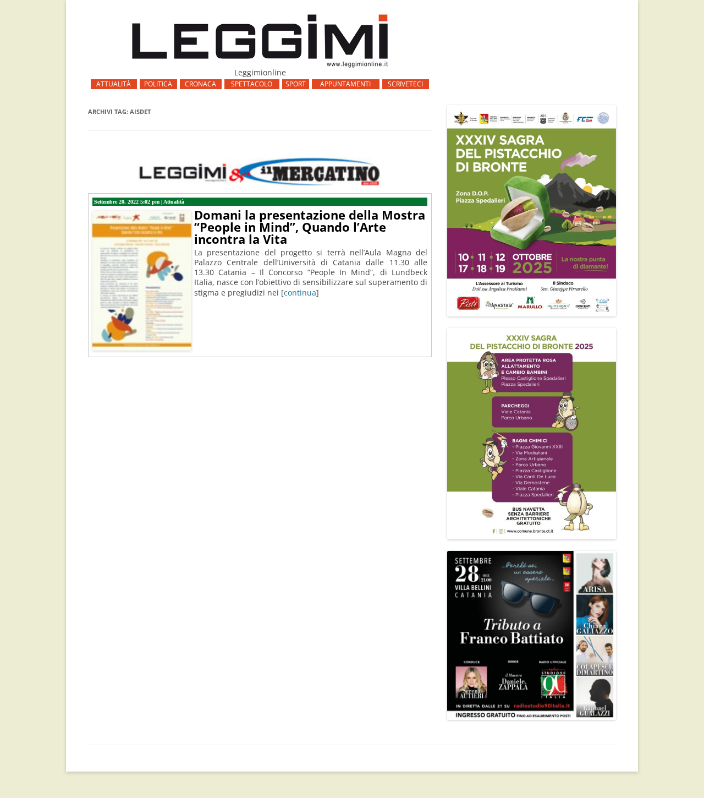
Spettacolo (251, 84)
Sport (295, 84)
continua (300, 292)
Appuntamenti (345, 84)
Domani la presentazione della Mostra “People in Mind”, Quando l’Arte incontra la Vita (309, 226)
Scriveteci (405, 84)
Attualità (113, 84)
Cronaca (200, 84)
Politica (158, 84)
